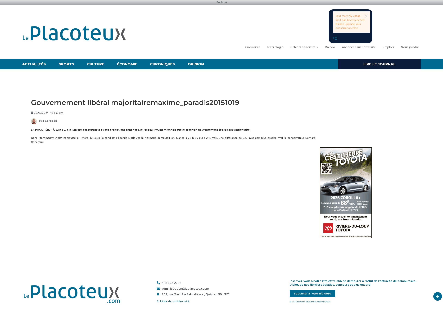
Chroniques (162, 64)
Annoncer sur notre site (359, 47)
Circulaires (252, 47)
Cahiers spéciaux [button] (302, 47)
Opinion (196, 64)
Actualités (34, 64)
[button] (366, 16)
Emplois (388, 47)
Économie (127, 64)
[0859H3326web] (346, 192)
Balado (330, 47)
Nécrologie (275, 47)
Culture (95, 64)
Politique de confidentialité (173, 301)
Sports (66, 64)
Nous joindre (410, 47)
